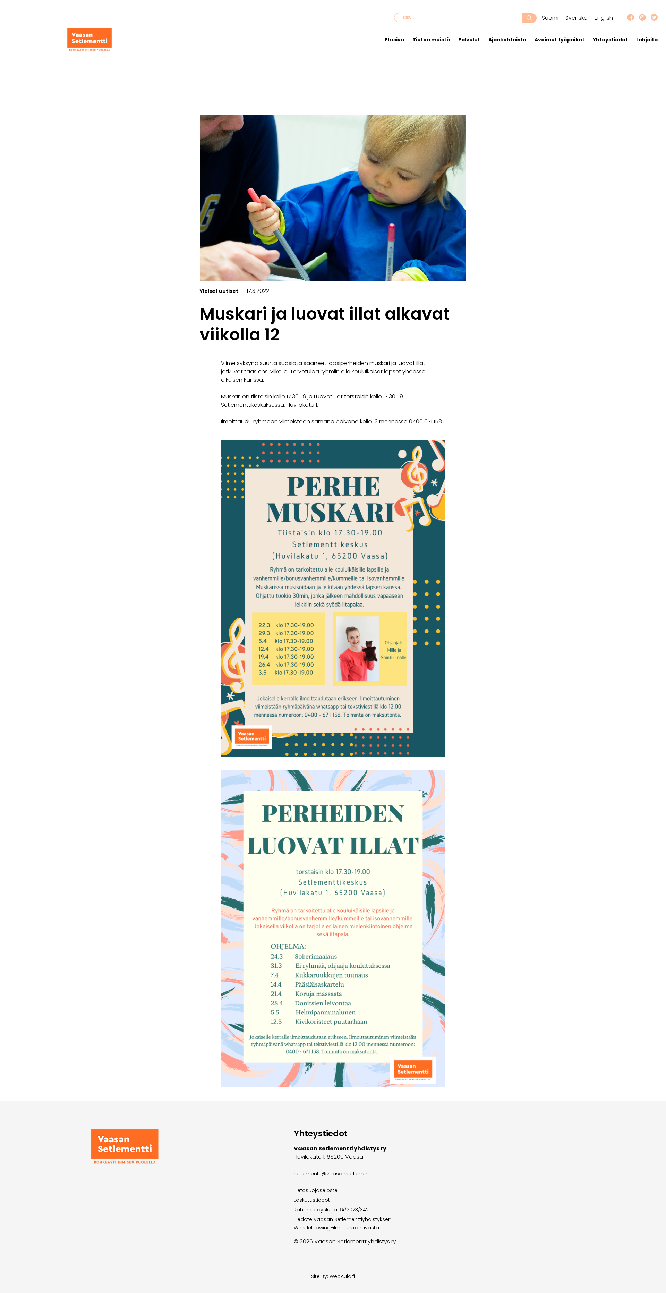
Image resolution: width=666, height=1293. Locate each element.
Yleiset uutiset (219, 291)
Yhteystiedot (610, 39)
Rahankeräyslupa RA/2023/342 (331, 1209)
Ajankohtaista (507, 39)
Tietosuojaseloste (316, 1190)
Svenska (576, 18)
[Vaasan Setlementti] (89, 49)
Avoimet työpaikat (559, 39)
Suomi (550, 18)
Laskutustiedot (312, 1200)
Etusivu (394, 39)
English (604, 18)
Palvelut (469, 39)
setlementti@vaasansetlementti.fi (335, 1173)
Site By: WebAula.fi (333, 1276)
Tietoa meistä (431, 39)
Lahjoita (647, 39)
